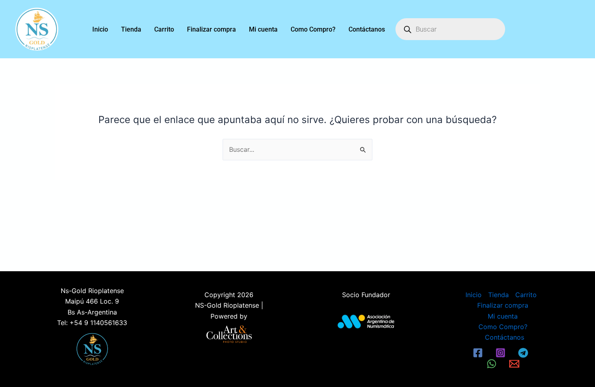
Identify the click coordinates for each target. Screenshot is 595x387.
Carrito (164, 29)
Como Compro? (313, 29)
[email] (515, 364)
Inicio (100, 29)
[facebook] (479, 353)
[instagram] (501, 353)
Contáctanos (366, 29)
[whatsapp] (493, 364)
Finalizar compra (211, 29)
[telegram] (524, 353)
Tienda (131, 29)
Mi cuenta (263, 29)
